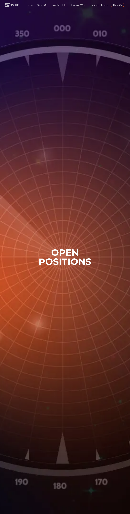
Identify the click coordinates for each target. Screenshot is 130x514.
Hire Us (117, 5)
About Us (42, 5)
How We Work (78, 5)
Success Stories (99, 5)
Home (29, 5)
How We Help (59, 5)
